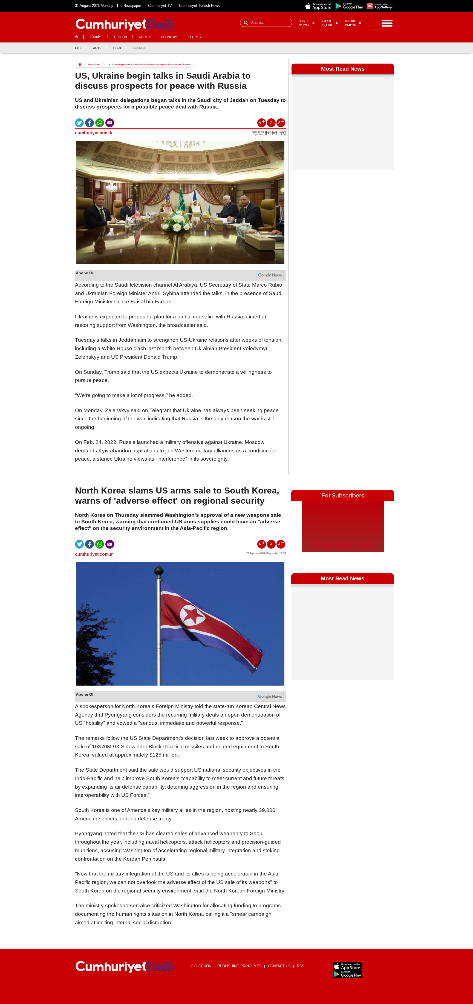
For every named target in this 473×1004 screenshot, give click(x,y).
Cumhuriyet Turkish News (199, 6)
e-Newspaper (130, 6)
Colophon (201, 966)
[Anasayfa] (126, 968)
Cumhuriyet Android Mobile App (349, 6)
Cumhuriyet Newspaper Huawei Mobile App (380, 6)
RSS (300, 966)
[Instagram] (380, 48)
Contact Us (279, 966)
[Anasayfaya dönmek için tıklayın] (126, 26)
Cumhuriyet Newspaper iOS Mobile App (319, 6)
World (144, 37)
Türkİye (96, 37)
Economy (169, 37)
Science (139, 48)
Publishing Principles (240, 966)
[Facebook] (362, 48)
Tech (117, 48)
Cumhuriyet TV (160, 6)
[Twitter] (371, 48)
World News (94, 64)
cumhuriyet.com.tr (94, 132)
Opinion (120, 37)
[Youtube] (389, 48)
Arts (97, 48)
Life (78, 48)
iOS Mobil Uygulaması (347, 966)
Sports (194, 37)
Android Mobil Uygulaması (347, 974)
